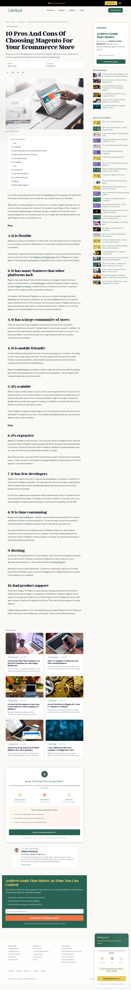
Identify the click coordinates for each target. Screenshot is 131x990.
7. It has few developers (19, 173)
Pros (14, 143)
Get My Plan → (111, 3)
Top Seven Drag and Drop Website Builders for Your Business (23, 749)
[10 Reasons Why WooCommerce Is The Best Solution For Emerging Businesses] (24, 643)
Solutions (72, 10)
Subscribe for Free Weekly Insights (44, 918)
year (55, 450)
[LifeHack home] (15, 10)
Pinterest (27, 971)
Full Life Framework (14, 954)
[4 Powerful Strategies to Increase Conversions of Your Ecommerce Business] (24, 686)
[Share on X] (18, 72)
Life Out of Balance (67, 957)
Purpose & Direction (68, 954)
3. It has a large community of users (24, 154)
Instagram (19, 971)
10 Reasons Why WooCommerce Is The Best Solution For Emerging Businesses (24, 663)
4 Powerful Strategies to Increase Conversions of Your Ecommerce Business (24, 706)
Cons (15, 166)
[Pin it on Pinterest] (13, 72)
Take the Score (115, 10)
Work (13, 22)
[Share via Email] (23, 72)
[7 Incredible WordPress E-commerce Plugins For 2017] (64, 730)
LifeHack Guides (13, 948)
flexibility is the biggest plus (44, 257)
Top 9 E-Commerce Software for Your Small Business (62, 662)
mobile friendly (22, 369)
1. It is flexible (16, 147)
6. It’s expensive (17, 170)
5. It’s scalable (16, 162)
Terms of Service (94, 979)
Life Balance (12, 957)
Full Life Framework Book (41, 951)
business (49, 195)
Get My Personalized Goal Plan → (44, 832)
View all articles (26, 865)
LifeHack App (37, 948)
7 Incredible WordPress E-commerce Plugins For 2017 (60, 749)
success (54, 353)
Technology (52, 700)
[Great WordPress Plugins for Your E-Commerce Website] (64, 686)
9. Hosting (15, 181)
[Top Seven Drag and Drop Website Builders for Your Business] (24, 730)
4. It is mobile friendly (19, 158)
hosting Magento (58, 562)
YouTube (36, 971)
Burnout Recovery (67, 948)
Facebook (11, 971)
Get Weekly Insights (111, 62)
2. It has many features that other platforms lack (29, 151)
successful (15, 502)
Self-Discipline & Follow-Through (71, 951)
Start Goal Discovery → (111, 979)
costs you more (38, 444)
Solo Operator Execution (69, 962)
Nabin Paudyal (12, 66)
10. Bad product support (20, 185)
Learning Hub (37, 957)
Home (7, 22)
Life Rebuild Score (13, 951)
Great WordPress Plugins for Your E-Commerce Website (63, 705)
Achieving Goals (13, 959)
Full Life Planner (38, 954)
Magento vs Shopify (23, 286)
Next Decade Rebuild (68, 959)
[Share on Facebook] (8, 72)
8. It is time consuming (19, 177)
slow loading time (26, 517)
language (41, 283)
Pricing (82, 10)
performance (33, 260)
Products (61, 10)
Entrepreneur (21, 22)
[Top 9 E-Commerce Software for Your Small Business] (64, 643)
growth (11, 401)
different (56, 299)
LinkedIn (43, 971)
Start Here (50, 10)
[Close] (120, 3)
